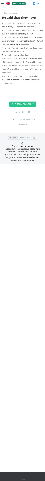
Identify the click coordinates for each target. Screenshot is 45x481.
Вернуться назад (10, 13)
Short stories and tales (25, 119)
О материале (22, 124)
